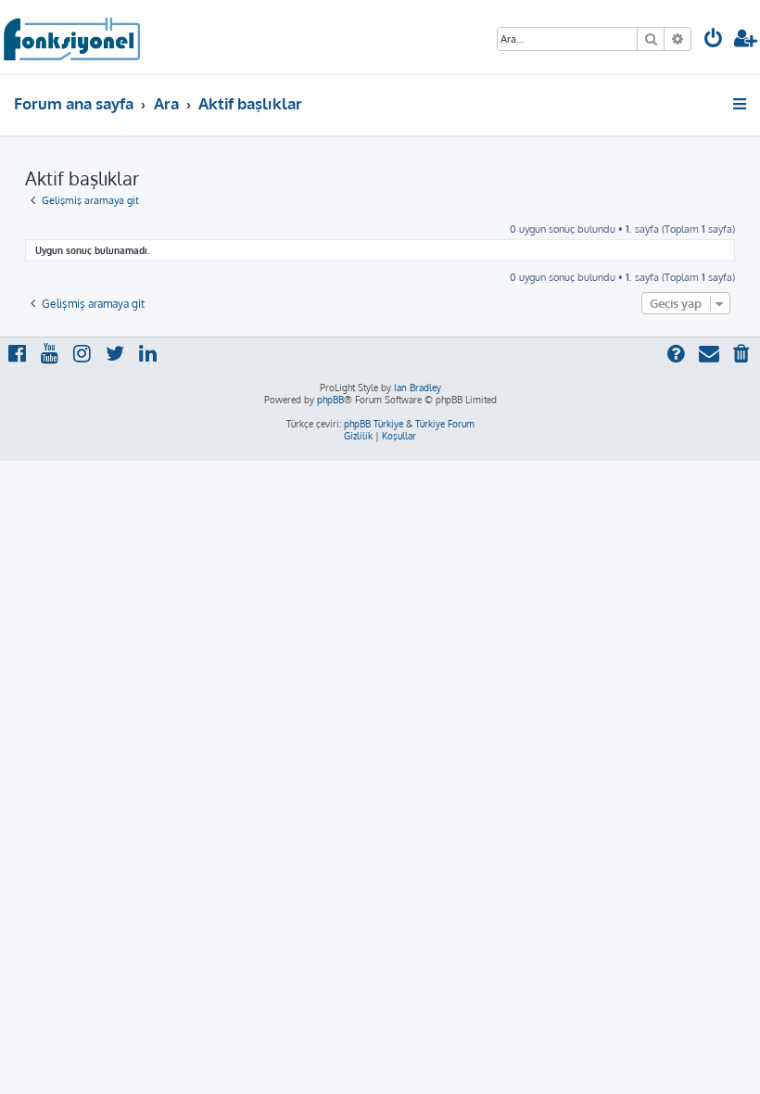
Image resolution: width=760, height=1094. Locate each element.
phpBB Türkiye (373, 423)
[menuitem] (714, 40)
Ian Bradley (417, 387)
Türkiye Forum (445, 423)
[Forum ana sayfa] (71, 37)
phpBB (330, 399)
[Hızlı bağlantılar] (741, 104)
